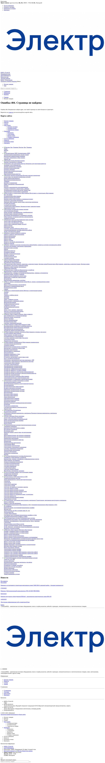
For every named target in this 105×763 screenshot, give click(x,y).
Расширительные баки (10, 321)
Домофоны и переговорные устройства (15, 457)
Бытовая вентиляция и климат (12, 382)
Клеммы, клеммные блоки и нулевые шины (16, 531)
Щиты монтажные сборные (11, 547)
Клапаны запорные (9, 169)
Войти (2, 80)
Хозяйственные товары (10, 475)
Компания (7, 131)
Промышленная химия (10, 256)
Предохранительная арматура (12, 174)
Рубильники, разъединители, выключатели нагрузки (18, 361)
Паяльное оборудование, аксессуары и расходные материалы (21, 202)
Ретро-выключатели (9, 422)
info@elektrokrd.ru (6, 75)
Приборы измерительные (11, 355)
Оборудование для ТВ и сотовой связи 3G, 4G (17, 510)
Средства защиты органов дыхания (14, 490)
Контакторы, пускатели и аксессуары (14, 348)
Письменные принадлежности (12, 262)
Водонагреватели (9, 385)
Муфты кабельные (9, 568)
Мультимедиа (7, 278)
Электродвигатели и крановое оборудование (16, 376)
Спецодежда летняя (9, 485)
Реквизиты (10, 132)
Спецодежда (7, 482)
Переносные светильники (11, 438)
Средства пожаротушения (11, 469)
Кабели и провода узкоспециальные (14, 234)
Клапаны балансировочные (11, 168)
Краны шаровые (8, 172)
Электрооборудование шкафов (12, 549)
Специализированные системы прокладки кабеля (18, 230)
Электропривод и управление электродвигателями (18, 379)
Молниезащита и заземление (12, 351)
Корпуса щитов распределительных (14, 535)
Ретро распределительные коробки (13, 420)
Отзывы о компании (13, 137)
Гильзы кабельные (9, 561)
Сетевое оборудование (10, 513)
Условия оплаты (11, 128)
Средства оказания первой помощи (14, 497)
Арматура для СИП (9, 559)
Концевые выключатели (10, 349)
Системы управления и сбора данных (14, 157)
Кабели (6, 249)
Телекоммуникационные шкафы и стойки (15, 516)
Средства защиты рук (10, 496)
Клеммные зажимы (9, 252)
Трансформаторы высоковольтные (13, 329)
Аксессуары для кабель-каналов (13, 221)
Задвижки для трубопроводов (12, 165)
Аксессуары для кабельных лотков (13, 222)
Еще (5, 85)
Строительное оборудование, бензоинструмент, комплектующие (22, 206)
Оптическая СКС (9, 512)
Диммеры (6, 181)
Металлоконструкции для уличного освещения (17, 435)
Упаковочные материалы (11, 341)
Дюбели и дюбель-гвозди (11, 295)
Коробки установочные (10, 183)
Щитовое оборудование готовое (13, 546)
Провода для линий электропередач (14, 242)
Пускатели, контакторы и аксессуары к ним (16, 357)
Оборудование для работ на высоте (14, 335)
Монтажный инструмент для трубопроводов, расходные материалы (23, 519)
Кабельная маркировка (10, 563)
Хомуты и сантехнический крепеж (13, 311)
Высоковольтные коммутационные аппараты (16, 327)
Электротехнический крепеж (12, 312)
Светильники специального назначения (15, 447)
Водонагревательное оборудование (14, 386)
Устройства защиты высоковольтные (14, 330)
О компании (7, 690)
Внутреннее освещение (10, 429)
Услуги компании (9, 138)
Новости (6, 140)
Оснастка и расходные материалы (13, 200)
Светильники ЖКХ (9, 444)
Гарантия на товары (13, 129)
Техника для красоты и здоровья (13, 162)
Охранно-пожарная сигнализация (13, 462)
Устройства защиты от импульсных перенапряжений (19, 372)
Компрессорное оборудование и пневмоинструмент (18, 199)
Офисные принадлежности (11, 261)
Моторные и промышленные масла (14, 286)
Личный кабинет (5, 78)
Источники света (9, 431)
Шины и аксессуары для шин (12, 541)
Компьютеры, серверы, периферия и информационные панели (21, 459)
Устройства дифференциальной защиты (15, 369)
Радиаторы (7, 404)
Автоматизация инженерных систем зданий (16, 154)
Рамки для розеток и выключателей (14, 184)
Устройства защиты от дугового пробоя (15, 370)
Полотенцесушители (10, 401)
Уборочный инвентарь (10, 268)
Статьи (6, 682)
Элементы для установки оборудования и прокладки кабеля (21, 552)
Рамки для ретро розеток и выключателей (15, 419)
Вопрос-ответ (11, 135)
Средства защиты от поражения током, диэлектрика (18, 494)
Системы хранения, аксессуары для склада (16, 338)
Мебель (6, 150)
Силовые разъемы (9, 258)
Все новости (4, 581)
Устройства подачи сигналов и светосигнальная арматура (20, 373)
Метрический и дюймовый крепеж (14, 301)
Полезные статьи (9, 141)
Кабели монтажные (9, 237)
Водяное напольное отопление (12, 388)
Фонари (6, 454)
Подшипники (8, 414)
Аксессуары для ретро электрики (13, 417)
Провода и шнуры (9, 243)
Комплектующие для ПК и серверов (14, 274)
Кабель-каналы (8, 225)
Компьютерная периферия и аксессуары (15, 276)
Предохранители (8, 352)
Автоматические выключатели (12, 343)
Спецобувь (7, 481)
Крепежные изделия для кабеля (12, 566)
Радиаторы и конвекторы (11, 405)
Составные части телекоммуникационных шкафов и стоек (20, 515)
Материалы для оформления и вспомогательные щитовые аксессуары (23, 538)
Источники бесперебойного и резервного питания (18, 215)
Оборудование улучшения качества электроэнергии (18, 216)
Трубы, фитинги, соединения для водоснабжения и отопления (21, 527)
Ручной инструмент (9, 203)
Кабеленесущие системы (11, 247)
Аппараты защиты (9, 345)
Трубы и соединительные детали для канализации (18, 525)
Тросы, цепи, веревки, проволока (13, 309)
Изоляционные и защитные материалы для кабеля (18, 562)
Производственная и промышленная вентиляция (17, 403)
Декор (5, 149)
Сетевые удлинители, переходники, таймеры (16, 188)
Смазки (6, 289)
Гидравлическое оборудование (12, 196)
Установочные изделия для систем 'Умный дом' (17, 190)
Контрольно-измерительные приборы (14, 156)
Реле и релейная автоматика (12, 358)
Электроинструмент (9, 208)
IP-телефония (7, 506)
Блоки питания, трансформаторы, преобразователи (18, 212)
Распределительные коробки (12, 571)
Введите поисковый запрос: (8, 760)
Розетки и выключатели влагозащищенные (16, 187)
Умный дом (7, 159)
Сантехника (7, 522)
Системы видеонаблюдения (11, 463)
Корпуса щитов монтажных (11, 534)
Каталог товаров (8, 84)
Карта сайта (22, 714)
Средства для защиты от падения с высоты (16, 487)
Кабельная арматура (9, 250)
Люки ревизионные (9, 397)
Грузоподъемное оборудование (12, 333)
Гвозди (6, 293)
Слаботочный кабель (10, 467)
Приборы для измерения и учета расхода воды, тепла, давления (21, 521)
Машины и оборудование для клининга (15, 267)
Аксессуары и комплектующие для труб (15, 224)
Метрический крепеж (10, 302)
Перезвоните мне (5, 74)
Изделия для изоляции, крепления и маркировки (17, 246)
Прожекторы (7, 441)
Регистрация (8, 80)
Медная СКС (7, 509)
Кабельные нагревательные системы (14, 389)
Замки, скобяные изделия (11, 299)
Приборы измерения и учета (12, 354)
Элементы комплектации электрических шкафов (17, 556)
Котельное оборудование (11, 394)
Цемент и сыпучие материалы (12, 503)
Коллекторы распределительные (13, 171)
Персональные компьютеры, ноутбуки (14, 280)
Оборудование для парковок (12, 460)
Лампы (6, 434)
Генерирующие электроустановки (13, 214)
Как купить (7, 125)
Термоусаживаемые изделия (12, 574)
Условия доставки (12, 126)
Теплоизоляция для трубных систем (14, 524)
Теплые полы (7, 408)
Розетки (6, 185)
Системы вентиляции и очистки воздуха (15, 407)
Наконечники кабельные (11, 569)
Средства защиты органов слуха (13, 493)
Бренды (6, 122)
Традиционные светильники (12, 450)
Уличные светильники (10, 451)
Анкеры (6, 292)
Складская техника (9, 339)
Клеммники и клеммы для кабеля (13, 565)
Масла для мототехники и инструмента (15, 284)
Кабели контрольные (10, 236)
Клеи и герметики (9, 501)
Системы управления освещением (13, 448)
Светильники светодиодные (12, 445)
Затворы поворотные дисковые (12, 166)
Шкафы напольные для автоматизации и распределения (19, 544)
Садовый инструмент (10, 205)
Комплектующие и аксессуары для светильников (17, 432)
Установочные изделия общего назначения (16, 191)
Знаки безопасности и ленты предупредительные (18, 479)
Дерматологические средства (12, 478)
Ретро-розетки (8, 423)
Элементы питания (9, 218)
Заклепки (6, 296)
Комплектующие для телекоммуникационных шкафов (19, 507)
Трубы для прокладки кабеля (12, 231)
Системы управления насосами (12, 323)
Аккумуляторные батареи (11, 211)
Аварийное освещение (10, 426)
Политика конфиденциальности (10, 714)
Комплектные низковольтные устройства (15, 346)
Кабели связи (7, 239)
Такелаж (6, 308)
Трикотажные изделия (10, 499)
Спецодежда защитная (10, 484)
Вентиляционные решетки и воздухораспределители (19, 383)
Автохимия (7, 283)
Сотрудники (10, 134)
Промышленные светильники (12, 442)
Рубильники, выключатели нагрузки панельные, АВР (19, 360)
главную (11, 112)
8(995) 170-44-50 (5, 72)
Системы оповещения (10, 466)
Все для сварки (8, 194)
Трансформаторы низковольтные (13, 366)
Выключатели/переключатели (12, 180)
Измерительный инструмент (12, 197)
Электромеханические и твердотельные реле (16, 377)
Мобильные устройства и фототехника (15, 277)
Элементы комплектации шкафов (13, 555)
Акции (6, 124)
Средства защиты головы (11, 488)
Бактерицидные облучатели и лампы (14, 428)
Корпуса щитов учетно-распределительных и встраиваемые (20, 537)
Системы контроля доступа (11, 465)
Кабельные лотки (9, 227)
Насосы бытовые (8, 318)
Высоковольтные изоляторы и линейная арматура (18, 326)
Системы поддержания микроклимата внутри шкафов (19, 540)
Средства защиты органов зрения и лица (15, 491)
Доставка (6, 692)
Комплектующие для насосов (12, 317)
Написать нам (4, 77)
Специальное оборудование (12, 363)
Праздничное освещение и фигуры (14, 439)
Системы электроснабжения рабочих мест (16, 228)
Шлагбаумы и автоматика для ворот (14, 470)
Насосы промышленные (10, 320)
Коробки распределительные (12, 253)
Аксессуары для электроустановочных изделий (17, 177)
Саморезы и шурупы (10, 305)
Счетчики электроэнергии (11, 364)
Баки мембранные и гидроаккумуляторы (15, 315)
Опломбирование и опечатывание (13, 336)
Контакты (7, 143)
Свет (5, 152)
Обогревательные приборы (11, 398)
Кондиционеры (8, 392)
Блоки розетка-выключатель (12, 178)
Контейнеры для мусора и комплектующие (16, 265)
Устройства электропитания (12, 374)
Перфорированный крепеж (11, 304)
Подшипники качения (10, 411)
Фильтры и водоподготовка (11, 528)
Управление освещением (11, 453)
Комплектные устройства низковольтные (15, 271)
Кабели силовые (8, 240)
